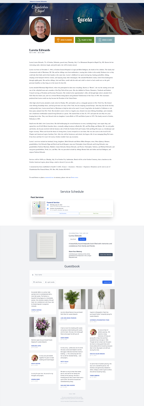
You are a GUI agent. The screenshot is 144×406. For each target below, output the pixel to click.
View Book (73, 239)
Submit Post (107, 282)
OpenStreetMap (74, 401)
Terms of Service (76, 398)
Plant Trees (95, 213)
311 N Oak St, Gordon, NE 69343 (59, 210)
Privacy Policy (67, 398)
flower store (74, 177)
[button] (39, 206)
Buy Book (82, 239)
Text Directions (62, 213)
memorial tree (49, 177)
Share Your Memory (105, 254)
